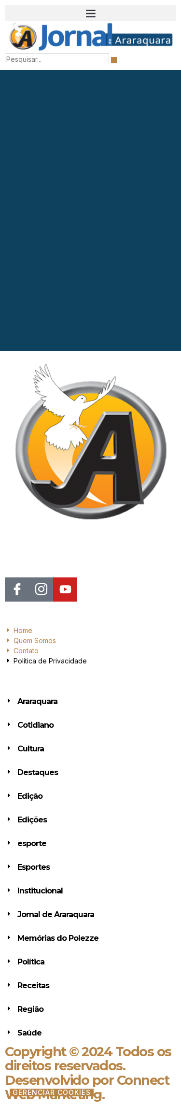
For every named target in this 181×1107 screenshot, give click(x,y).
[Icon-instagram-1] (41, 589)
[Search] (114, 60)
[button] (90, 13)
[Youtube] (65, 589)
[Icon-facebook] (17, 589)
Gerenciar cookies (52, 1092)
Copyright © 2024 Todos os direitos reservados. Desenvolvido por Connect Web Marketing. (88, 1073)
